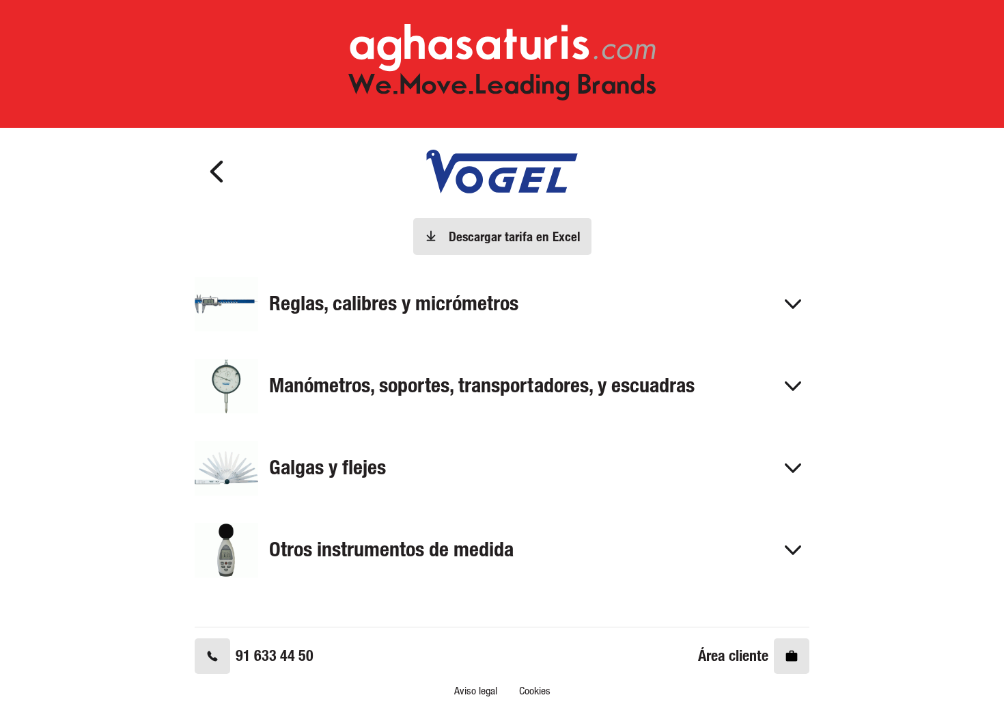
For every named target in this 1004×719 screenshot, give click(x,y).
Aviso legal (475, 690)
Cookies (534, 690)
